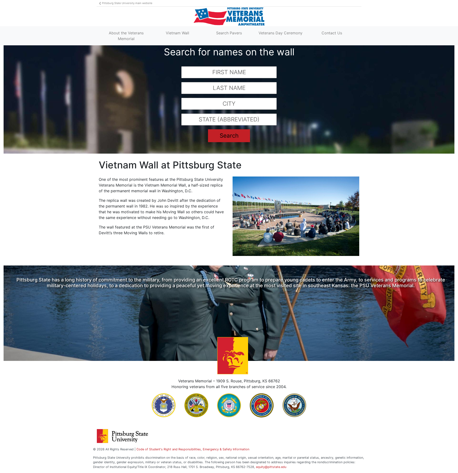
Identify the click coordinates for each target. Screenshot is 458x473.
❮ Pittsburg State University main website (125, 3)
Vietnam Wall (177, 33)
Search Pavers (229, 33)
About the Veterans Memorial (126, 36)
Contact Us (332, 33)
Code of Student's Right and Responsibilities (168, 449)
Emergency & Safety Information (226, 449)
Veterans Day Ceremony (280, 33)
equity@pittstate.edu (271, 467)
